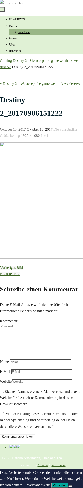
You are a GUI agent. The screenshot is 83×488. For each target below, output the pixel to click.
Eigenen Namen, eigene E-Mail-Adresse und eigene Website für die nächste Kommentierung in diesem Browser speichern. (40, 398)
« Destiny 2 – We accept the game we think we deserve (40, 84)
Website (6, 381)
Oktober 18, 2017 (13, 129)
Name (4, 362)
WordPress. (59, 465)
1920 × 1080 (30, 136)
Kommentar (8, 321)
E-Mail (5, 371)
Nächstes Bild (10, 274)
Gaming (6, 61)
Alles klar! (60, 485)
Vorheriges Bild (11, 268)
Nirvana (43, 465)
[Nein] (70, 486)
